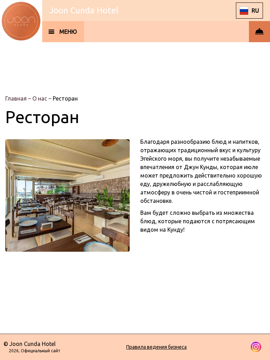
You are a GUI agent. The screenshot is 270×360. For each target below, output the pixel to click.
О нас (40, 98)
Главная (16, 98)
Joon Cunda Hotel (83, 10)
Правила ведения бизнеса (156, 347)
